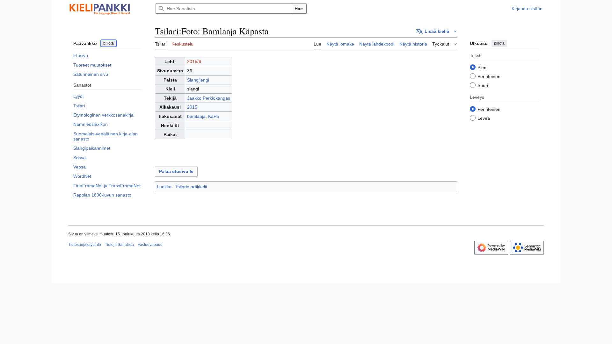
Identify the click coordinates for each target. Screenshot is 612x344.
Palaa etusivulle (176, 171)
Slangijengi (198, 79)
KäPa (213, 116)
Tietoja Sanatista (119, 244)
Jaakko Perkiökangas (208, 98)
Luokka (164, 186)
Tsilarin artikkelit (191, 186)
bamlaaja (196, 116)
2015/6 (194, 61)
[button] (436, 31)
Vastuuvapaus (150, 244)
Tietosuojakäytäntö (84, 244)
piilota (108, 43)
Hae (299, 8)
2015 (192, 107)
